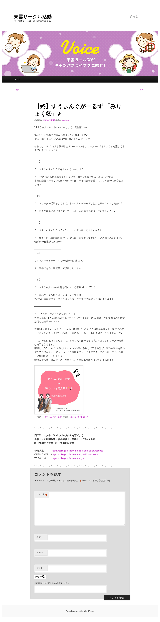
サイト (40, 567)
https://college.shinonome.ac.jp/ (68, 458)
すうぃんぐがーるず (53, 416)
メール (40, 552)
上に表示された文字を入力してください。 (52, 583)
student (65, 120)
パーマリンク (82, 416)
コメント (42, 494)
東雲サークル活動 (33, 16)
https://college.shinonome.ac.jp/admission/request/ (77, 450)
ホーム (18, 79)
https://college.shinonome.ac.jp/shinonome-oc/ (75, 454)
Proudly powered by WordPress (80, 611)
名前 (39, 536)
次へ (143, 89)
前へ (17, 89)
